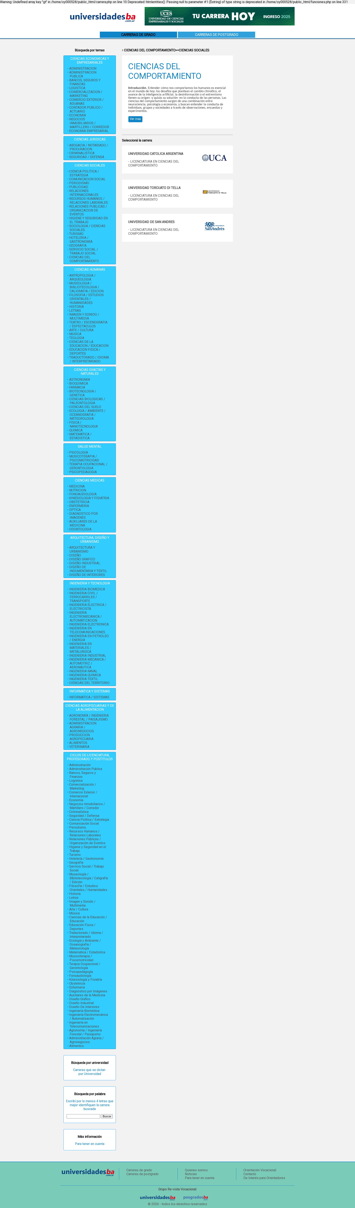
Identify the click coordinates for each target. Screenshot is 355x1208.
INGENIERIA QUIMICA (85, 675)
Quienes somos (196, 1170)
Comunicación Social (84, 823)
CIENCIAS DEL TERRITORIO (89, 683)
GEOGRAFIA (77, 245)
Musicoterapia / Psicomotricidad (81, 958)
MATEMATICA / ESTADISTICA (80, 436)
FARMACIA (77, 387)
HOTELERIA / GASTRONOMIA (80, 240)
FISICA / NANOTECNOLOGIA (83, 424)
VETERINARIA (79, 747)
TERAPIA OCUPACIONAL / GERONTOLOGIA (88, 466)
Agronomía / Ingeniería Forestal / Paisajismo (85, 1032)
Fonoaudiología (80, 976)
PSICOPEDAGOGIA (83, 472)
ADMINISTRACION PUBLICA (82, 74)
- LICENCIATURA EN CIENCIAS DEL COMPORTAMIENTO (153, 163)
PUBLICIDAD (78, 187)
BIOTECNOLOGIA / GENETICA (82, 393)
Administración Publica (85, 769)
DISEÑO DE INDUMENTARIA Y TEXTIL (88, 569)
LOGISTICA (77, 88)
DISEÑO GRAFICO (82, 559)
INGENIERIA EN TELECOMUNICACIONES (87, 630)
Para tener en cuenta (89, 1144)
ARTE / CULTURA (81, 330)
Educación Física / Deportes (82, 927)
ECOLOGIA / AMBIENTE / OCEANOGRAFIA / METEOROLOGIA (87, 415)
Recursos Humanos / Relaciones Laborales (85, 833)
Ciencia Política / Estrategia (89, 820)
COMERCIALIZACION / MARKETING (85, 94)
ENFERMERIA (79, 506)
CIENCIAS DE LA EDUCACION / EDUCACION (88, 344)
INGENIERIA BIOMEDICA (87, 589)
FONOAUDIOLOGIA (83, 494)
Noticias (191, 1174)
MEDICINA (77, 486)
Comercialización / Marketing (82, 786)
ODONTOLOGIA (80, 529)
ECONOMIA (77, 115)
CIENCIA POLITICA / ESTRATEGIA (84, 173)
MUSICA (75, 334)
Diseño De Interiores (84, 1007)
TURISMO (76, 234)
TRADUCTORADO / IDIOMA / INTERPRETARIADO (89, 359)
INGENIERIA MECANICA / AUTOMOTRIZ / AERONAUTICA (87, 663)
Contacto (249, 1174)
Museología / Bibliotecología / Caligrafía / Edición (88, 878)
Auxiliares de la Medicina (87, 995)
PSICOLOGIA (78, 452)
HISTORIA (76, 307)
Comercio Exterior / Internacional (83, 794)
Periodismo (77, 827)
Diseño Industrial (81, 1003)
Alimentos (76, 1046)
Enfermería (77, 987)
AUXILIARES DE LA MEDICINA (83, 523)
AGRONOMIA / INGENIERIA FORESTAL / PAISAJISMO (89, 717)
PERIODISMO (79, 183)
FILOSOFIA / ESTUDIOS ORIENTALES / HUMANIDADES (86, 299)
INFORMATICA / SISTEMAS (89, 697)
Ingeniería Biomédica (84, 1011)
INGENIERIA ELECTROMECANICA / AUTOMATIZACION (85, 616)
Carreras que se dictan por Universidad (89, 1072)
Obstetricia (77, 983)
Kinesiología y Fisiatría (85, 980)
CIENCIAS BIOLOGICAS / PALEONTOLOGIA (87, 401)
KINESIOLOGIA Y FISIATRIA (89, 498)
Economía (76, 800)
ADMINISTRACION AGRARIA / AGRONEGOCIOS (82, 727)
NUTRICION (77, 490)
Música (74, 913)
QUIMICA (76, 430)
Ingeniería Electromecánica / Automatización (88, 1017)
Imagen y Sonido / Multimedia (82, 903)
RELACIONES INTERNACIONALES (83, 193)
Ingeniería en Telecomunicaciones (84, 1024)
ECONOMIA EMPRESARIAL (89, 131)
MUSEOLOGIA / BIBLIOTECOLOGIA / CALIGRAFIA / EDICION (86, 287)
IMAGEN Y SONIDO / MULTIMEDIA (84, 316)
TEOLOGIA (76, 338)
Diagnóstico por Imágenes (88, 991)
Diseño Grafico (79, 999)
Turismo (75, 855)
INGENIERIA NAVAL (83, 671)
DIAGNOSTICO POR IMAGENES (83, 516)
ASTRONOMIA (79, 380)
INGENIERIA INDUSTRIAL (87, 655)
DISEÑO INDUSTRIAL (84, 563)
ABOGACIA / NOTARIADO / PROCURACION (88, 147)
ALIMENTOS (78, 743)
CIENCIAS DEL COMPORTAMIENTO (84, 259)
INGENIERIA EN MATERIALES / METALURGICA (80, 648)
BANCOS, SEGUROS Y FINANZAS (84, 82)
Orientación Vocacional (259, 1170)
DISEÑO (75, 555)
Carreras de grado (139, 1170)
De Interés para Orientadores (264, 1178)
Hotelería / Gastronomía (86, 859)
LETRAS (75, 311)
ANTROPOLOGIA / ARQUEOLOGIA (82, 277)
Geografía (76, 862)
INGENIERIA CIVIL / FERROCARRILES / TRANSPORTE (83, 597)
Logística (76, 781)
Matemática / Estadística (87, 952)
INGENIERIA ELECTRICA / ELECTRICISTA (87, 607)
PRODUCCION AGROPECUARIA (81, 737)
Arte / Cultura (78, 909)
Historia (75, 894)
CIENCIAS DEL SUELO (85, 407)
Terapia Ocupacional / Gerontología (84, 966)
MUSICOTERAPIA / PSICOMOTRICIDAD (84, 458)
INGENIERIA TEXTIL (83, 679)
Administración (80, 765)
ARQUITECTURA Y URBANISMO (82, 549)
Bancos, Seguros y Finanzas (82, 775)
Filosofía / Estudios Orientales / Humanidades (88, 888)
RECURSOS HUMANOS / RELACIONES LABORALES (88, 201)
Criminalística (79, 812)
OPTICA (75, 510)
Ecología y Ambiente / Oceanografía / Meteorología (85, 944)
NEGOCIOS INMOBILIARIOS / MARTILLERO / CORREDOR (89, 123)
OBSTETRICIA (79, 502)
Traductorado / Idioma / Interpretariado (86, 935)
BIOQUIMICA (78, 383)
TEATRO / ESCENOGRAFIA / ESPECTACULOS (88, 324)
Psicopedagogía (81, 972)
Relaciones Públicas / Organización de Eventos (87, 841)
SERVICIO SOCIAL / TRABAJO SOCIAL (83, 251)
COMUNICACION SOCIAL (87, 179)
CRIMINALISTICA (82, 153)
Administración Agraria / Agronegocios (86, 1040)
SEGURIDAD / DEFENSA (86, 157)
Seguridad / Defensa (84, 816)
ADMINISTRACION (82, 68)
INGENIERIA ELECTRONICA (89, 624)
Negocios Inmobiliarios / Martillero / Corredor (87, 806)
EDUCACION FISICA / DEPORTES (84, 351)
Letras (73, 898)
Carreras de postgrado (216, 35)
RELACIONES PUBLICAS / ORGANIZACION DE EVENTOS (88, 210)
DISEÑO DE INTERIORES (87, 575)
